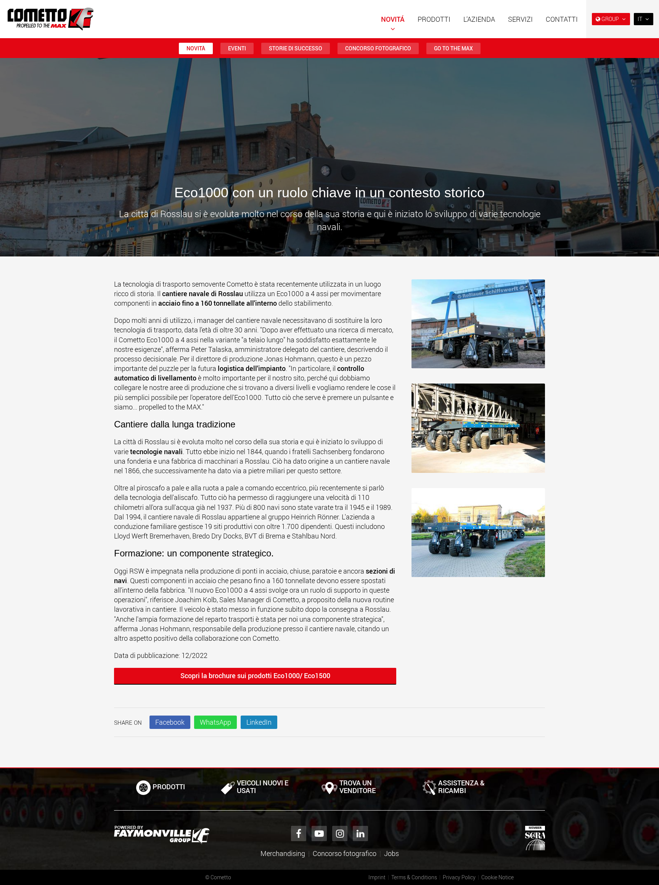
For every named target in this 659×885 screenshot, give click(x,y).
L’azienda (479, 19)
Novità (195, 48)
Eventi (237, 48)
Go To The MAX (453, 48)
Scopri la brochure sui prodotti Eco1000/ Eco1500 (255, 675)
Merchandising (282, 853)
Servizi (520, 19)
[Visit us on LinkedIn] (360, 833)
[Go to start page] (50, 19)
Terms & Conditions (414, 877)
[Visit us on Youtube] (319, 833)
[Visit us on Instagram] (339, 833)
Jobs (391, 853)
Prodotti (434, 19)
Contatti (562, 19)
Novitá (393, 19)
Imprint (377, 877)
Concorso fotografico (378, 48)
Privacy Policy (459, 877)
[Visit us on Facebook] (298, 833)
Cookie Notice (497, 877)
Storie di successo (295, 48)
